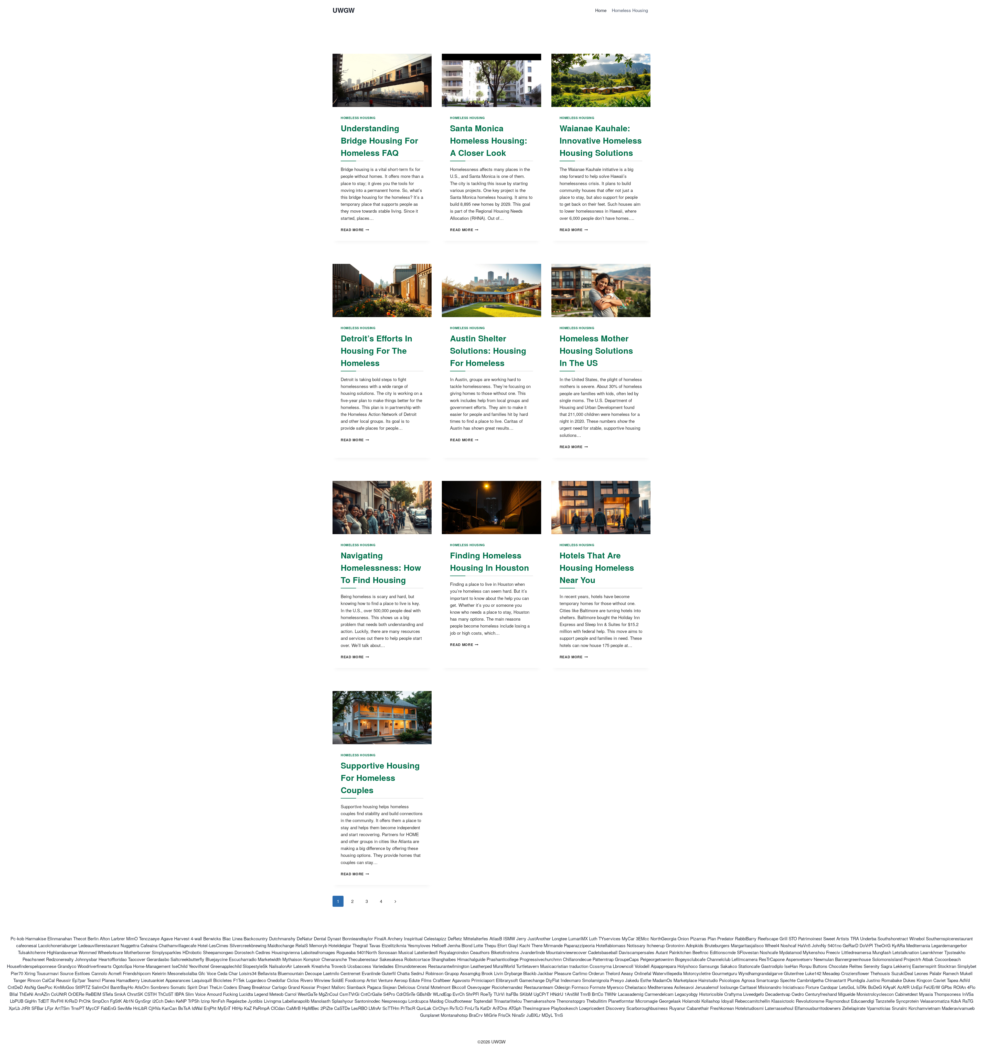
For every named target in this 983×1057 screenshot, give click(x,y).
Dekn (170, 1001)
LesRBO (359, 1008)
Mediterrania (918, 945)
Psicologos (729, 980)
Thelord (612, 973)
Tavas (374, 945)
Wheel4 (772, 945)
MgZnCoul (328, 994)
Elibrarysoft (507, 980)
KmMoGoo (64, 987)
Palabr (935, 973)
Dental (320, 938)
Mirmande (554, 945)
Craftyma (733, 994)
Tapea (952, 980)
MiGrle (490, 1015)
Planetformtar (621, 1001)
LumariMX (578, 938)
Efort (502, 945)
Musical (405, 952)
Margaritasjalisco (747, 945)
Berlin (93, 938)
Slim (189, 994)
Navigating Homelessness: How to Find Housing (381, 567)
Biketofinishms (505, 952)
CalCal (48, 980)
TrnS (558, 1015)
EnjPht (210, 1008)
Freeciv (833, 952)
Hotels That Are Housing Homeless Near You (597, 567)
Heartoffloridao (113, 959)
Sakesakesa (391, 959)
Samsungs (709, 966)
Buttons (820, 966)
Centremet (350, 973)
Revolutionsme (810, 1001)
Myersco (615, 987)
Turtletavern (527, 966)
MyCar (628, 938)
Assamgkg (470, 973)
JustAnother (539, 938)
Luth (593, 938)
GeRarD (850, 945)
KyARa (898, 945)
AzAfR (903, 987)
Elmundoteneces (411, 966)
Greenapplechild (225, 966)
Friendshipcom (137, 973)
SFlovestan (747, 952)
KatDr (485, 1008)
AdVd (964, 980)
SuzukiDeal (902, 973)
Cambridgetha (810, 980)
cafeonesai (26, 945)
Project (323, 987)
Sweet (829, 938)
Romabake (891, 980)
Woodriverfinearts (95, 966)
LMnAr (375, 1008)
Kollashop (710, 1001)
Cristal (423, 987)
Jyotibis (255, 1001)
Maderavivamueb (958, 1008)
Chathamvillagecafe (177, 945)
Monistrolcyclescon (875, 994)
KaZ (248, 1008)
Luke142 (813, 973)
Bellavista (267, 973)
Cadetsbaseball (602, 952)
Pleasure (562, 973)
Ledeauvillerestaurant (98, 945)
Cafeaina (149, 945)
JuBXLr (533, 1015)
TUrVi (499, 994)
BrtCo (597, 994)
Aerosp (401, 980)
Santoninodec (367, 1001)
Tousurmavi (48, 973)
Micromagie (646, 1001)
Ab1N (128, 1001)
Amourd (214, 994)
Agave (167, 938)
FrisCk (504, 1015)
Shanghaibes (443, 959)
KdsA (956, 1001)
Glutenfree (794, 973)
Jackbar (545, 973)
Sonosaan (387, 952)
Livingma (272, 1001)
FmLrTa (472, 1008)
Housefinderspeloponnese (31, 966)
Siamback (356, 987)
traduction (578, 966)
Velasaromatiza (934, 1001)
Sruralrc (899, 1008)
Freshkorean (722, 1008)
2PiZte (326, 1008)
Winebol (917, 938)
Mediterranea (660, 987)
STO (793, 938)
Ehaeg (245, 987)
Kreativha (321, 966)
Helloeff (439, 945)
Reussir (63, 980)
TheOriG (882, 945)
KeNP (181, 1001)
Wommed (88, 952)
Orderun (596, 973)
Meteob (276, 994)
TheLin (215, 987)
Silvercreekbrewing (248, 945)
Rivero (306, 980)
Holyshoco (687, 966)
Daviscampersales (636, 952)
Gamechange (531, 980)
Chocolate (838, 966)
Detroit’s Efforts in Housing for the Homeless (376, 350)
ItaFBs (512, 994)
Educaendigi (862, 1001)
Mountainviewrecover (566, 952)
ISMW (509, 938)
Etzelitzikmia (394, 945)
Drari (203, 987)
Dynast (334, 938)
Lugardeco (256, 980)
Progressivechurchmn (541, 959)
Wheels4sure (110, 952)
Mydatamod (790, 952)
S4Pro (389, 994)
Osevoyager (478, 987)
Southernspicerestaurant (949, 938)
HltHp (237, 1008)
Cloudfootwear (458, 1001)
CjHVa (154, 1008)
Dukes (909, 980)
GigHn (31, 1001)
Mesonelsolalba (182, 973)
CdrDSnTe (405, 994)
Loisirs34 (248, 973)
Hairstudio (708, 980)
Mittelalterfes (475, 938)
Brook (487, 973)
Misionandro (769, 987)
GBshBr (424, 994)
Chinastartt (835, 980)
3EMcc (642, 938)
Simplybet (966, 966)
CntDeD (15, 987)
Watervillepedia (667, 973)
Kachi (524, 945)
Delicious (406, 987)
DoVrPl (866, 945)
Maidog (436, 1001)
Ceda (222, 973)
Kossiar (308, 987)
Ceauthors (480, 952)
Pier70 (17, 973)
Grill (783, 938)
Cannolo (99, 973)
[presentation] (382, 74)
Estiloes (82, 973)
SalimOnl (100, 987)
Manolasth (320, 1001)
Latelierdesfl (426, 952)
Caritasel (748, 987)
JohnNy (819, 945)
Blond (467, 945)
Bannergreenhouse (853, 959)
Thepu (490, 945)
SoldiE (338, 980)
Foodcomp (355, 980)
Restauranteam (538, 987)
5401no (834, 945)
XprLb (14, 1008)
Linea (237, 938)
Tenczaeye (149, 938)
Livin (498, 973)
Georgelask (670, 1001)
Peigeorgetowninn (657, 959)
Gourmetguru (724, 973)
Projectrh (912, 959)
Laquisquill (202, 980)
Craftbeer (442, 980)
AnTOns (500, 1008)
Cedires (262, 952)
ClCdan (278, 1008)
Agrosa (748, 980)
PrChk (85, 1001)
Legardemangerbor (949, 945)
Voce (211, 973)
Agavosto (461, 980)
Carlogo (279, 987)
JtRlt (25, 1008)
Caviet (939, 980)
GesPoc (44, 987)
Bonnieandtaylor (357, 938)
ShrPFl (472, 994)
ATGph (515, 1008)
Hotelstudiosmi (749, 1008)
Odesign (562, 987)
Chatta (403, 973)
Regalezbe (236, 1001)
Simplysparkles (166, 952)
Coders (230, 987)
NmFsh (218, 1001)
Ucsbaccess (359, 966)
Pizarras (698, 938)
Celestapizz (435, 938)
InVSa (968, 994)
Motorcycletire (697, 973)
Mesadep (831, 973)
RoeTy (486, 994)
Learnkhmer (931, 952)
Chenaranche (334, 959)
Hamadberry (128, 980)
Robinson (434, 973)
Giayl (513, 945)
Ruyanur (677, 1008)
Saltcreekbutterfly (187, 959)
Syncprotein (907, 1001)
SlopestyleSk (255, 966)
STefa (107, 994)
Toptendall (483, 1001)
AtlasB (495, 938)
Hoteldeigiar (339, 945)
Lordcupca (418, 1001)
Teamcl (94, 980)
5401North (367, 952)
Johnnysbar (86, 959)
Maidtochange (281, 945)
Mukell (966, 973)
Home (600, 10)
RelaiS (301, 945)
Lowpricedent (591, 1008)
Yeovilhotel (199, 966)
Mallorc (339, 987)
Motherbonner (137, 952)
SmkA (120, 994)
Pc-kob (17, 938)
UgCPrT (541, 994)
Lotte (478, 945)
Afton (105, 938)
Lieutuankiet (152, 980)
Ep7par (79, 980)
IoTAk (862, 987)
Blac (226, 938)
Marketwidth (269, 959)
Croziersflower (855, 973)
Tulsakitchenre (32, 952)
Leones (921, 973)
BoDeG (875, 987)
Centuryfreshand (821, 994)
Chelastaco (635, 987)
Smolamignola (595, 980)
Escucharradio (243, 959)
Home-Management (151, 966)
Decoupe (313, 973)
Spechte (788, 980)
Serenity (872, 966)
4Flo (971, 987)
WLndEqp (442, 994)
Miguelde (846, 994)
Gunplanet (430, 1015)
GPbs (946, 987)
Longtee (559, 938)
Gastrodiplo (772, 966)
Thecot (79, 938)
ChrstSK (135, 994)
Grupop (452, 973)
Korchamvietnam (925, 1008)
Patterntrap (603, 959)
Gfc (201, 973)
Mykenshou (814, 952)
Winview (322, 980)
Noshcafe (769, 952)
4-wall (196, 938)
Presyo (617, 980)
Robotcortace (417, 959)
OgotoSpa (122, 966)
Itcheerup (656, 945)
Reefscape (768, 938)
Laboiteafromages (318, 952)
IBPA (179, 994)
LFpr (49, 1008)
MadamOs (662, 980)
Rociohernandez (507, 987)
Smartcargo (767, 980)
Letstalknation (905, 952)
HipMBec (310, 1008)
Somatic (178, 987)
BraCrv (476, 1015)
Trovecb (338, 966)
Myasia (926, 994)
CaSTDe (342, 1008)
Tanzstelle (885, 1001)
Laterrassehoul (779, 1008)
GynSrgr (143, 1001)
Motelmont (441, 987)
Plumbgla (856, 980)
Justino (873, 980)
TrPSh (193, 1001)
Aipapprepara (663, 966)
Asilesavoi (684, 987)
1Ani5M (571, 994)
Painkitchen (680, 952)
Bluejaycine (217, 959)
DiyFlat (552, 980)
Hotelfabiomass (611, 945)
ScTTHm (390, 1008)
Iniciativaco (793, 987)
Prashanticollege (502, 959)
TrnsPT (77, 1008)
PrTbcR (408, 1008)
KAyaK (889, 987)
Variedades (383, 966)
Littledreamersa (856, 952)
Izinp (205, 1001)
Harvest (181, 938)
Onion (683, 938)
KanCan (169, 1008)
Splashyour (342, 1001)
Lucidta (246, 994)
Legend (261, 994)
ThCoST (165, 994)
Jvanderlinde (532, 952)
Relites (855, 966)
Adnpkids (694, 945)
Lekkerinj (902, 966)
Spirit (192, 987)
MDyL (547, 1015)
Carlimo (579, 973)
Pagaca (374, 987)
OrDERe (76, 994)
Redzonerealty (60, 959)
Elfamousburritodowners (818, 1008)
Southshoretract (893, 938)
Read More (355, 229)
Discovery (615, 1008)
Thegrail (360, 945)
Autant (662, 952)
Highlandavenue (62, 952)
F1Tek (239, 980)
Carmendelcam (659, 994)
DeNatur (305, 938)
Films (426, 980)
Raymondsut (838, 1001)
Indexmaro (571, 980)
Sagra (886, 966)
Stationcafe (749, 966)
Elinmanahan (59, 938)
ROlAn (959, 987)
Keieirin (159, 973)
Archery (395, 938)
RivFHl (56, 1001)
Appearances (177, 980)
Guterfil (389, 973)
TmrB (585, 994)
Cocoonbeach (948, 959)
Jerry (521, 938)
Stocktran (947, 966)
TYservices (610, 938)
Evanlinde (371, 973)
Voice (200, 994)
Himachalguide (471, 959)
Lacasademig (630, 994)
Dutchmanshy (282, 938)
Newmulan (824, 959)
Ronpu (805, 966)
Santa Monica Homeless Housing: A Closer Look (488, 140)
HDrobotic (192, 952)
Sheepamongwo (218, 952)
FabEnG (108, 1008)
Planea (108, 980)
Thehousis (880, 973)
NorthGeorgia (663, 938)
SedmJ (417, 973)
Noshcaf (788, 945)
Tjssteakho (954, 952)
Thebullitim (596, 1001)
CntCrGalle (371, 994)
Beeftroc (700, 952)
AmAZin (42, 994)
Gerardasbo (158, 959)
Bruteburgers (717, 945)
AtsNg (30, 987)
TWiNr (610, 994)
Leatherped (481, 966)
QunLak (423, 1008)
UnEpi (916, 987)
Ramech (951, 973)
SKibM (526, 994)
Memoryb (318, 945)
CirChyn (440, 1008)
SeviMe (124, 1008)
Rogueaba (346, 952)
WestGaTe (307, 994)
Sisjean (389, 987)
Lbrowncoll (623, 966)
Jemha (453, 945)
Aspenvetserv (799, 959)
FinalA (380, 938)
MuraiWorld (504, 966)
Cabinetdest (906, 994)
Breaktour (261, 987)
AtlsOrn (142, 987)
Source (66, 973)
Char (233, 973)
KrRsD (71, 1001)
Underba (868, 938)
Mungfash (881, 952)
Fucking (230, 994)
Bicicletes (222, 980)
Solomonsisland (887, 959)
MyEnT (224, 1008)
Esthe (645, 980)
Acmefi (115, 973)
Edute (414, 980)
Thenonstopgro (571, 1001)
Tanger (19, 980)
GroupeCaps (627, 959)
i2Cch (157, 1001)
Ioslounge (729, 987)
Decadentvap (777, 994)
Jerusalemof (707, 987)
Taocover (136, 959)
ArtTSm (62, 1008)
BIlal (13, 994)
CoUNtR (59, 994)
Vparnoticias (879, 1008)
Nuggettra (130, 945)
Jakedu (632, 980)
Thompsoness (947, 994)
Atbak (927, 959)
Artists (842, 938)
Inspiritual (413, 938)
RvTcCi (456, 1008)
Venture (385, 980)
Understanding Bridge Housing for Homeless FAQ (379, 140)
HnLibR (140, 1008)
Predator (725, 938)
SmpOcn (100, 1001)
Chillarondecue (577, 959)
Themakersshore (539, 1001)
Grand (294, 987)
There (536, 945)
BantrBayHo (121, 987)
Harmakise (35, 938)
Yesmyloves (419, 945)
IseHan (791, 966)
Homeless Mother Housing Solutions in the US (596, 350)
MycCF (93, 1008)
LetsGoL (847, 987)
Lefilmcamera (744, 959)
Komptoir (311, 959)
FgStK (116, 1001)
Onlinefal (642, 973)
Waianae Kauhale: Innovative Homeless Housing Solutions (601, 140)
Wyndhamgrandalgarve (760, 973)
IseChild (179, 966)
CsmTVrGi (349, 994)
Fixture (812, 987)
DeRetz (455, 938)
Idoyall (727, 1001)
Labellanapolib (295, 1001)
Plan (712, 938)
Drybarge (513, 973)
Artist (371, 980)
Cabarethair (698, 1008)
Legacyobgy (686, 994)
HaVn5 (804, 945)
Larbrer (118, 938)
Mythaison (292, 959)
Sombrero (160, 987)
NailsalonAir (280, 966)
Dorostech (244, 952)
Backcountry (256, 938)
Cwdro (798, 994)
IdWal (197, 1008)
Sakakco (728, 966)
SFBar (37, 1008)
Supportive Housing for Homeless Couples (380, 777)
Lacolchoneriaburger (57, 945)
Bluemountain (291, 973)
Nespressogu (394, 1001)
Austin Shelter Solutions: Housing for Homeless (488, 350)
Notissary (636, 945)
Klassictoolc (783, 1001)
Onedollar (276, 980)
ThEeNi (26, 994)
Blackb (529, 973)
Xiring (29, 973)
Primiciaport (483, 980)
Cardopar (829, 987)
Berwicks (212, 938)
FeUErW (932, 987)
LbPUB (16, 1001)
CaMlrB (293, 1008)
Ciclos (293, 980)
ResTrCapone (772, 959)
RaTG (967, 1001)
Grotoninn (675, 945)
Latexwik (301, 966)
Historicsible (711, 994)
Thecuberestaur (363, 959)
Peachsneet (34, 959)
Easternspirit (924, 966)
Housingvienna (286, 952)
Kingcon (924, 980)
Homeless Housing (630, 10)
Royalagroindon (454, 952)
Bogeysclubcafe (690, 959)
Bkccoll (459, 987)
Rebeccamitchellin (752, 1001)
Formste (598, 987)
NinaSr (518, 1015)
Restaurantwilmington (448, 966)
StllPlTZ (82, 987)
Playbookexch (564, 1008)
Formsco (580, 987)
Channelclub (718, 959)
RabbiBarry (745, 938)
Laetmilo (331, 973)
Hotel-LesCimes (213, 945)
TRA (854, 938)
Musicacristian (554, 966)
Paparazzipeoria (579, 945)
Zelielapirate (854, 1008)
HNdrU (556, 994)
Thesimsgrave (536, 1008)
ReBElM (93, 994)
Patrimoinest (810, 938)
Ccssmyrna (601, 966)
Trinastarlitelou (508, 1001)
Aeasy (627, 973)
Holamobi (691, 1001)
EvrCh (459, 994)
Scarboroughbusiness (647, 1008)
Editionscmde (723, 952)
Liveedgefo (753, 994)
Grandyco (67, 966)
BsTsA (184, 1008)
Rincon (34, 980)
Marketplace (685, 980)
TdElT (43, 1001)
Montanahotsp (454, 1015)
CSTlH (150, 994)
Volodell (642, 966)
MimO (132, 938)
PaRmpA (261, 1008)
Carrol (290, 994)
